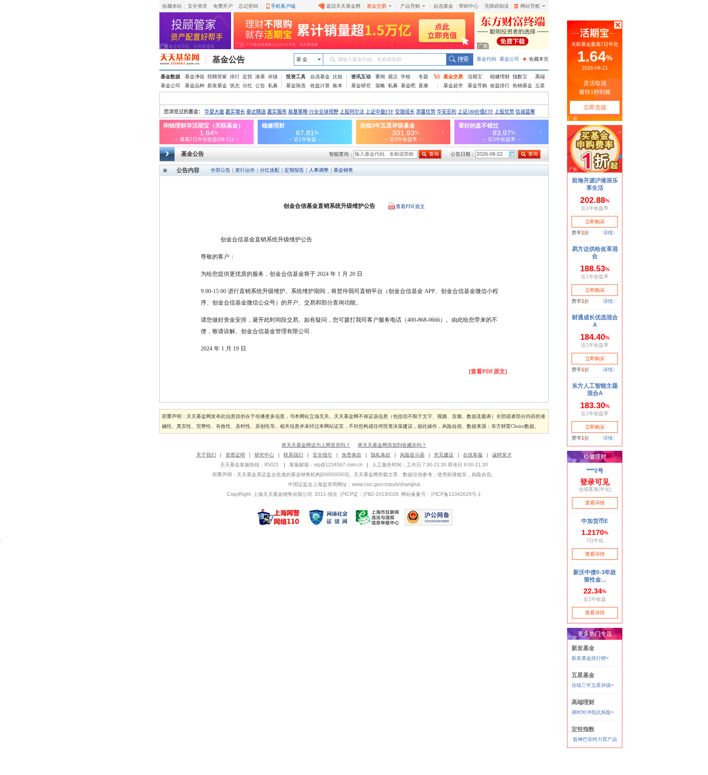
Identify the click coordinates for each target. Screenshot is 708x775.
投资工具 (296, 77)
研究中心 (264, 455)
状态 (235, 86)
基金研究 (361, 86)
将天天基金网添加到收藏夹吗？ (392, 445)
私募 (273, 86)
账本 (338, 86)
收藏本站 (172, 6)
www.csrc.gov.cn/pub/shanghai (386, 484)
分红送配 (269, 170)
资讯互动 (361, 77)
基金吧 (408, 86)
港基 (260, 77)
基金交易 (376, 6)
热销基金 (522, 86)
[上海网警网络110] (278, 517)
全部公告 (220, 170)
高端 (540, 77)
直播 (423, 86)
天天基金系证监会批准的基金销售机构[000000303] (293, 474)
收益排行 (500, 86)
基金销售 (343, 170)
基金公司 (509, 59)
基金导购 (477, 86)
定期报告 (294, 170)
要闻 (380, 77)
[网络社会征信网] (328, 517)
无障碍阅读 (496, 6)
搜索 (459, 59)
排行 (235, 77)
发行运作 (245, 170)
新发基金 (217, 86)
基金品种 (194, 86)
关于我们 (206, 455)
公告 (260, 86)
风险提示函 (412, 455)
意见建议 (444, 455)
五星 (540, 86)
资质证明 (235, 455)
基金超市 (453, 86)
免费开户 (223, 6)
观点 (393, 77)
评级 (273, 77)
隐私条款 (380, 455)
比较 (338, 77)
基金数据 (170, 77)
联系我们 (293, 455)
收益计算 (320, 86)
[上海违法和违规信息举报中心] (377, 517)
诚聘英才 (502, 455)
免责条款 (351, 455)
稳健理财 (500, 77)
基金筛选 (296, 86)
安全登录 (197, 6)
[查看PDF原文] (488, 371)
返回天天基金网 (343, 6)
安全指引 (322, 455)
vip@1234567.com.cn (338, 465)
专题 (423, 77)
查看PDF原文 (410, 206)
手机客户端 (283, 6)
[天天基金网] (182, 59)
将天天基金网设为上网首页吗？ (315, 445)
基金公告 (228, 59)
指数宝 (520, 77)
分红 (247, 86)
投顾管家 (217, 77)
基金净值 (194, 77)
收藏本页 (535, 59)
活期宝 (474, 77)
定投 (247, 77)
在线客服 (473, 455)
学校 (406, 77)
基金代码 (486, 59)
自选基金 (443, 6)
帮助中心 (469, 6)
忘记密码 (248, 6)
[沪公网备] (428, 517)
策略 (380, 86)
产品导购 (410, 6)
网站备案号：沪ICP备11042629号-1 (441, 494)
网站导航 (530, 6)
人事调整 (319, 170)
